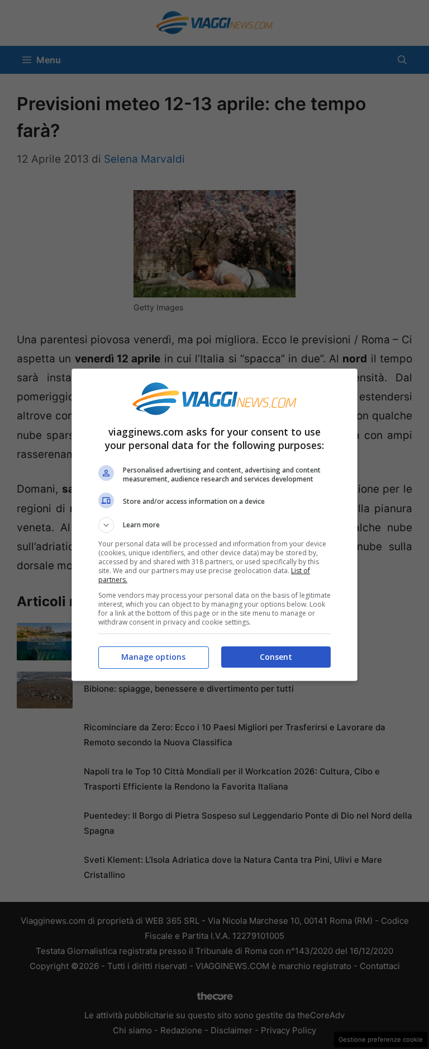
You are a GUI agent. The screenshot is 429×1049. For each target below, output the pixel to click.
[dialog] (215, 524)
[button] (214, 525)
